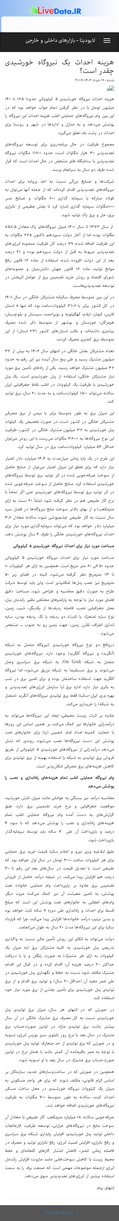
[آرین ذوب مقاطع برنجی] (60, 24)
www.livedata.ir (59, 1213)
